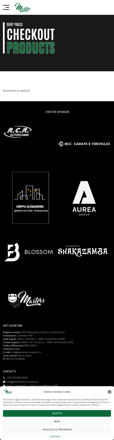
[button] (109, 391)
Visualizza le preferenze (57, 429)
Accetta (57, 413)
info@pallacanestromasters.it (26, 352)
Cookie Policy (55, 436)
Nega (57, 421)
